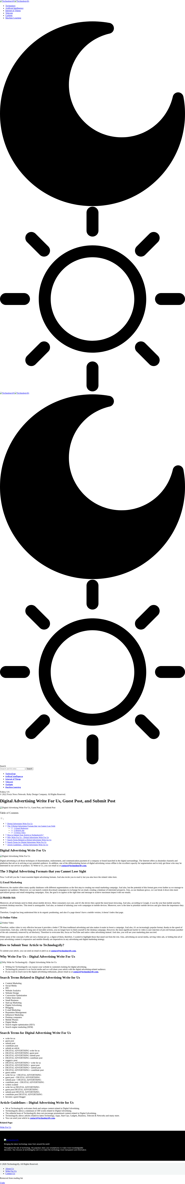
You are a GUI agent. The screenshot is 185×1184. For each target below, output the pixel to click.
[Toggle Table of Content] (2, 819)
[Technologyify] (14, 1)
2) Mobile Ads (19, 830)
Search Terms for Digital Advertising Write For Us (26, 842)
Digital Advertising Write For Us (20, 824)
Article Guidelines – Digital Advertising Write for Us (27, 845)
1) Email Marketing (21, 828)
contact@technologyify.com (73, 865)
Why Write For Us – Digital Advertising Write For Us (28, 837)
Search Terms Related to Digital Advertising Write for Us (29, 840)
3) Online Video (20, 833)
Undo (2, 1183)
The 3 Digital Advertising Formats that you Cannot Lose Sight (31, 826)
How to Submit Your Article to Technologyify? (25, 835)
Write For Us (5, 1127)
